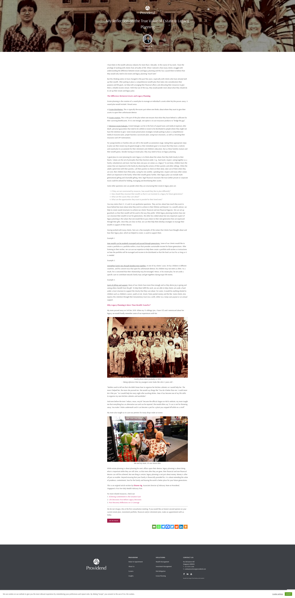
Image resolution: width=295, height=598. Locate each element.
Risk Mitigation (160, 571)
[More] (186, 527)
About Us (131, 566)
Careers (130, 571)
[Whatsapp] (159, 527)
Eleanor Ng (148, 46)
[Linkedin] (181, 527)
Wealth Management (162, 562)
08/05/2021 (148, 49)
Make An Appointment (135, 562)
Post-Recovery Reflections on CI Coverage (124, 502)
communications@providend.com (195, 569)
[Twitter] (172, 527)
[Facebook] (168, 527)
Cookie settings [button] (277, 594)
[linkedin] (188, 574)
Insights (131, 576)
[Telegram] (163, 527)
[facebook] (184, 574)
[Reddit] (177, 527)
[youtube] (191, 574)
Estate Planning (161, 576)
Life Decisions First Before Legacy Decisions (125, 499)
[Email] (154, 527)
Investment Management (164, 566)
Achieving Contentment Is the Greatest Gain (125, 496)
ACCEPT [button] (288, 594)
